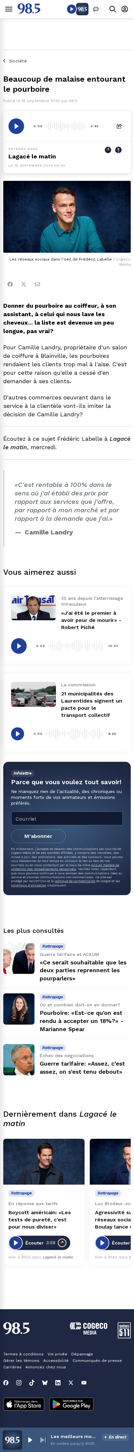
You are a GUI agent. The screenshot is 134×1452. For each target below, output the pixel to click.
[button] (29, 1439)
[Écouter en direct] (71, 9)
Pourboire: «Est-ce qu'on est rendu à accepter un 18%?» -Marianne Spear (82, 1020)
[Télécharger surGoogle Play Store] (71, 1405)
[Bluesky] (44, 1382)
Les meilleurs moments (75, 1436)
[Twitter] (24, 284)
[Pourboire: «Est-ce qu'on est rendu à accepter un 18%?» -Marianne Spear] (18, 1009)
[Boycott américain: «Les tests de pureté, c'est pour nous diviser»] (44, 1162)
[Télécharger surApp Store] (23, 1405)
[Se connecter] (125, 9)
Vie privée (57, 1354)
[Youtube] (84, 1382)
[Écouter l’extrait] (16, 126)
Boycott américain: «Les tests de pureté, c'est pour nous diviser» (39, 1219)
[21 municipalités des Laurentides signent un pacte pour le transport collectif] (33, 694)
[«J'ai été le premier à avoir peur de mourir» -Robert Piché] (33, 607)
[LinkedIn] (57, 1382)
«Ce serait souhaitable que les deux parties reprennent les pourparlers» (83, 970)
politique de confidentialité (75, 881)
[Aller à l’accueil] (29, 12)
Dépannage (82, 1354)
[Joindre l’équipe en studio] (96, 9)
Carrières (12, 1367)
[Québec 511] (124, 1337)
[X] (71, 1382)
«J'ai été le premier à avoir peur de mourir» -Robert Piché (91, 620)
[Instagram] (18, 1382)
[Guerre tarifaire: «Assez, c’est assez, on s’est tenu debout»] (18, 1059)
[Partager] (119, 126)
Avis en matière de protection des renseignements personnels (65, 867)
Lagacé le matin (32, 156)
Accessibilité (56, 1360)
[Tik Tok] (31, 1382)
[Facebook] (10, 284)
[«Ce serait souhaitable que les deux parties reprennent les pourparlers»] (18, 958)
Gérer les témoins (21, 1360)
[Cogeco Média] (88, 1333)
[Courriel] (37, 284)
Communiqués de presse (97, 1360)
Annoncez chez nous (45, 1367)
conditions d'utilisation (28, 885)
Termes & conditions (23, 1354)
